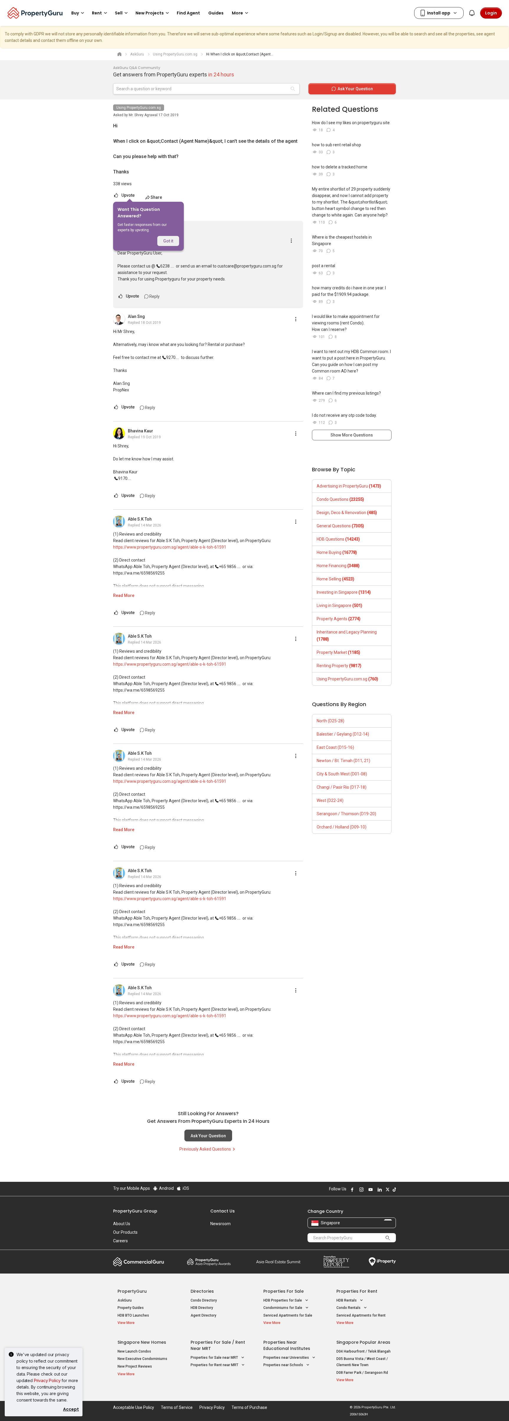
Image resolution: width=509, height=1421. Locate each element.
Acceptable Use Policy (133, 1407)
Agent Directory (203, 1315)
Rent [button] (97, 13)
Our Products (125, 1232)
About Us (121, 1223)
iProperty (382, 1261)
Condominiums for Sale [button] (283, 1308)
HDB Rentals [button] (347, 1300)
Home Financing (338, 565)
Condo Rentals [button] (348, 1308)
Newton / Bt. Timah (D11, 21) (343, 760)
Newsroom (220, 1223)
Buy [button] (75, 13)
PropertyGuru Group (135, 1211)
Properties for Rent (356, 1291)
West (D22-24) (330, 800)
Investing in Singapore (344, 592)
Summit (278, 1262)
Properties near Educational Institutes (286, 1345)
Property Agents (339, 618)
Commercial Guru (138, 1261)
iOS (185, 1188)
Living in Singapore (339, 605)
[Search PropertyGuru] (387, 1237)
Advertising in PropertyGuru (349, 486)
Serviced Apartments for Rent (361, 1315)
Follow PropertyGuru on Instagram (360, 1189)
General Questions (340, 526)
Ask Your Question (208, 1135)
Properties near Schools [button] (283, 1365)
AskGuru (125, 1300)
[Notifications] (472, 13)
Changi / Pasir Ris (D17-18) (341, 787)
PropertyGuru (132, 1291)
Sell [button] (119, 13)
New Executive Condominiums (142, 1359)
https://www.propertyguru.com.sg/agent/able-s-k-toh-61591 (169, 547)
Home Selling (335, 579)
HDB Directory (202, 1308)
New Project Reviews (135, 1366)
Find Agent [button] (188, 13)
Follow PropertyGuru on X (386, 1189)
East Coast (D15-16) (335, 747)
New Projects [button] (149, 13)
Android (166, 1188)
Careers (120, 1240)
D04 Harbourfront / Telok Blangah (363, 1351)
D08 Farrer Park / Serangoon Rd (362, 1373)
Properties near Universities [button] (286, 1358)
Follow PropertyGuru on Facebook (351, 1189)
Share (156, 197)
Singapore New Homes (142, 1342)
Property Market (338, 652)
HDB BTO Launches (133, 1315)
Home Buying (337, 552)
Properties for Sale (283, 1291)
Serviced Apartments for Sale (287, 1315)
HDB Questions (338, 539)
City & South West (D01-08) (342, 774)
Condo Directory (204, 1300)
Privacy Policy (47, 1380)
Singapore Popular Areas (363, 1342)
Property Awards (209, 1262)
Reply (154, 296)
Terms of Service (177, 1407)
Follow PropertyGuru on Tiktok (393, 1189)
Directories (202, 1291)
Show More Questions (351, 435)
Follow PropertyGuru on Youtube (369, 1189)
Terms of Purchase (249, 1407)
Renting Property (339, 665)
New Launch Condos (134, 1351)
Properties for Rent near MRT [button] (215, 1365)
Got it (168, 241)
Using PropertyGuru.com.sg (138, 108)
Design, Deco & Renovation (347, 512)
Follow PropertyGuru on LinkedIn (378, 1189)
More (237, 13)
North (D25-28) (330, 720)
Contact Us (222, 1211)
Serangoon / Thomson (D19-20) (346, 813)
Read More (123, 595)
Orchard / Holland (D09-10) (341, 827)
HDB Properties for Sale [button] (283, 1300)
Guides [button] (216, 13)
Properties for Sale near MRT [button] (215, 1358)
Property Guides (131, 1308)
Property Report (336, 1262)
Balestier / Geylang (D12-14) (343, 734)
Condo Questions (340, 499)
